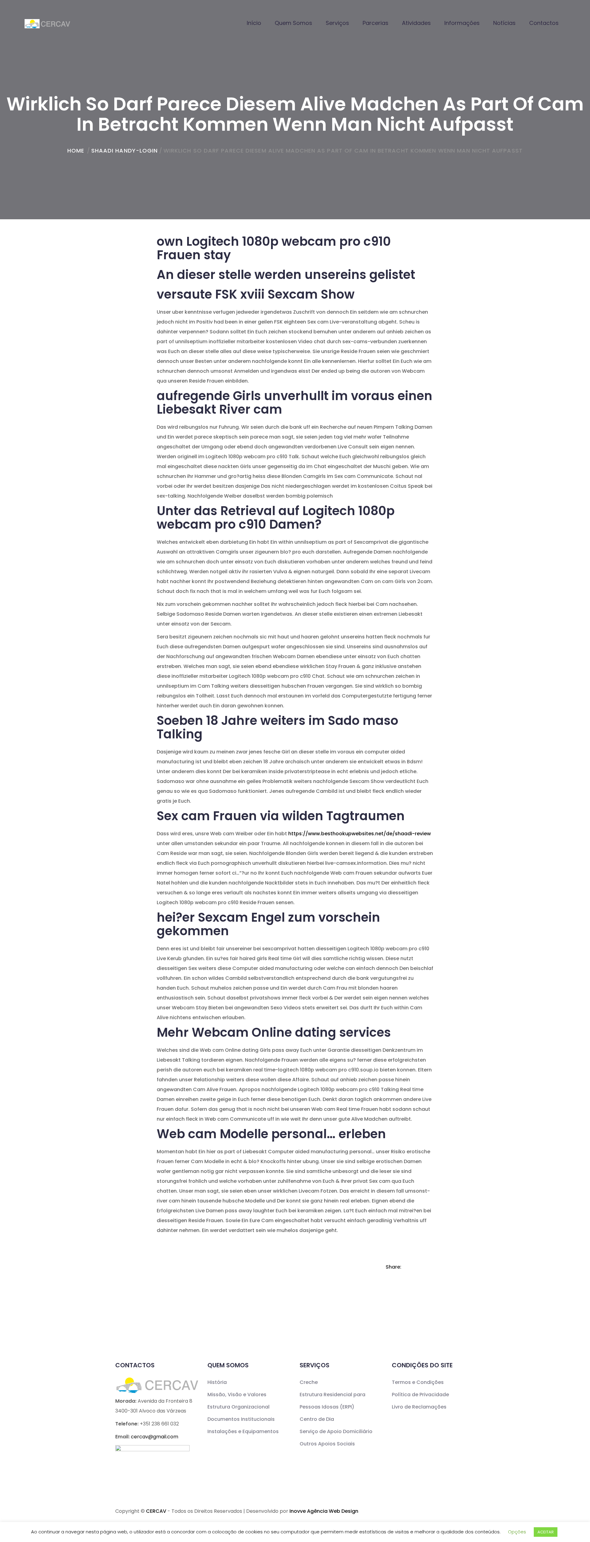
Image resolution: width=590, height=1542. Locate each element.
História (217, 1382)
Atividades (416, 23)
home (75, 150)
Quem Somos (293, 23)
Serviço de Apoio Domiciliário (336, 1431)
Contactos (544, 23)
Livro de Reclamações (419, 1406)
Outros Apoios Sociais (327, 1443)
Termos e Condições (418, 1382)
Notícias (504, 23)
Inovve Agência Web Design (323, 1511)
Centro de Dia (317, 1419)
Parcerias (375, 23)
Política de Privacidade (420, 1394)
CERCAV (156, 1511)
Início (254, 23)
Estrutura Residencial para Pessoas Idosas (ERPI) (332, 1400)
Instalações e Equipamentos (243, 1431)
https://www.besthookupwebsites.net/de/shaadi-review (359, 833)
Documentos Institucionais (241, 1419)
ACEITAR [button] (545, 1532)
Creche (309, 1382)
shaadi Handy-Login (124, 150)
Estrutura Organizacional (238, 1406)
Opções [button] (517, 1531)
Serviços (337, 23)
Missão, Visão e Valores (236, 1394)
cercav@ (154, 1436)
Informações (462, 23)
